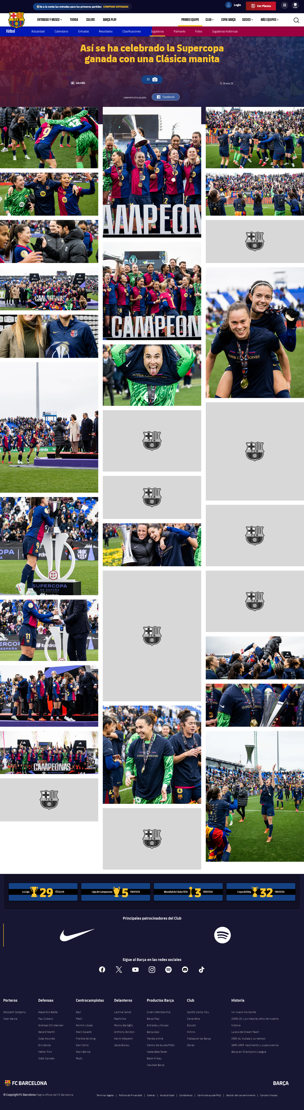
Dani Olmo (82, 1045)
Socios (246, 20)
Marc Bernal (83, 1051)
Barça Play (109, 20)
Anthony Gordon (124, 1032)
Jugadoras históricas (225, 31)
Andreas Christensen (50, 1025)
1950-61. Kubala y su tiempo (248, 1038)
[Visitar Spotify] (222, 935)
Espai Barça (228, 20)
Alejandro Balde (47, 1012)
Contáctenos (186, 1095)
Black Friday (154, 1058)
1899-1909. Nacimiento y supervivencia (255, 1045)
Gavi (78, 1012)
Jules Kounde (46, 1038)
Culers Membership (159, 1012)
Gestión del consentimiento (240, 1095)
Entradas (83, 31)
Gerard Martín (46, 1032)
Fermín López (84, 1025)
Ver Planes (264, 6)
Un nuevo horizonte (243, 1012)
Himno (191, 1032)
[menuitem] (295, 4)
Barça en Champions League (248, 1051)
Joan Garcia (10, 1018)
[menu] (295, 5)
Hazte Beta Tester (157, 1051)
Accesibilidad (167, 1095)
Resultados (106, 31)
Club (208, 20)
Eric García (44, 1045)
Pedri (79, 1018)
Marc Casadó (84, 1032)
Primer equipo (190, 20)
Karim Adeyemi (123, 1038)
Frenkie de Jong (85, 1038)
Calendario (61, 31)
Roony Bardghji (123, 1025)
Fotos (198, 31)
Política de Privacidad (130, 1095)
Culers (90, 20)
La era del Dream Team (245, 1032)
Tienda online (155, 1038)
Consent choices (269, 1095)
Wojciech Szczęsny (14, 1012)
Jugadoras (157, 31)
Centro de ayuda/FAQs (209, 1095)
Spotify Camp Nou (198, 1012)
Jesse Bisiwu (121, 1045)
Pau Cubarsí (45, 1018)
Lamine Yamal (122, 1012)
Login (235, 5)
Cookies (151, 1095)
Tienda (74, 20)
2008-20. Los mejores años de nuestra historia (255, 1022)
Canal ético (193, 1018)
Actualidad (38, 31)
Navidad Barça (155, 1065)
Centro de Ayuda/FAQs (161, 1045)
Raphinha (120, 1018)
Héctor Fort (45, 1051)
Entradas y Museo (48, 20)
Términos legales (105, 1095)
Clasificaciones (131, 31)
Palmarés (179, 31)
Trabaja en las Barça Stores (199, 1042)
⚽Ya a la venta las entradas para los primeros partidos (82, 6)
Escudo (191, 1025)
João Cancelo (46, 1058)
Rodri (79, 1058)
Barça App (153, 1032)
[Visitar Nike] (77, 935)
